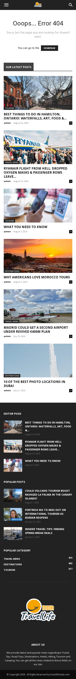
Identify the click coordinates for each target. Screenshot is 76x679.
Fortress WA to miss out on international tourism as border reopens (45, 513)
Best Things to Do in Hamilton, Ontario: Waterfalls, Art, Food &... (35, 116)
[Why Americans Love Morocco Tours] (38, 256)
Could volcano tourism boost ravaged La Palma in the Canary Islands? (48, 494)
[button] (6, 5)
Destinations (12, 271)
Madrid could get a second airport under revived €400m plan (36, 329)
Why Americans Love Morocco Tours (37, 277)
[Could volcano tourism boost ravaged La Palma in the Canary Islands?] (13, 495)
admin (7, 122)
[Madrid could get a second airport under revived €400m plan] (38, 306)
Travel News (11, 162)
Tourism (9, 108)
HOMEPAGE (49, 48)
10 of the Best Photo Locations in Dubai (34, 384)
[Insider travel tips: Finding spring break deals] (13, 533)
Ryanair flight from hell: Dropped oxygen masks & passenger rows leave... (35, 172)
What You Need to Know (25, 227)
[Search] (71, 5)
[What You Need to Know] (38, 206)
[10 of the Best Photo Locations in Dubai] (38, 361)
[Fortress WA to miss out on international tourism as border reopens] (13, 514)
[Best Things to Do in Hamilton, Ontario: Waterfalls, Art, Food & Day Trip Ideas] (38, 93)
